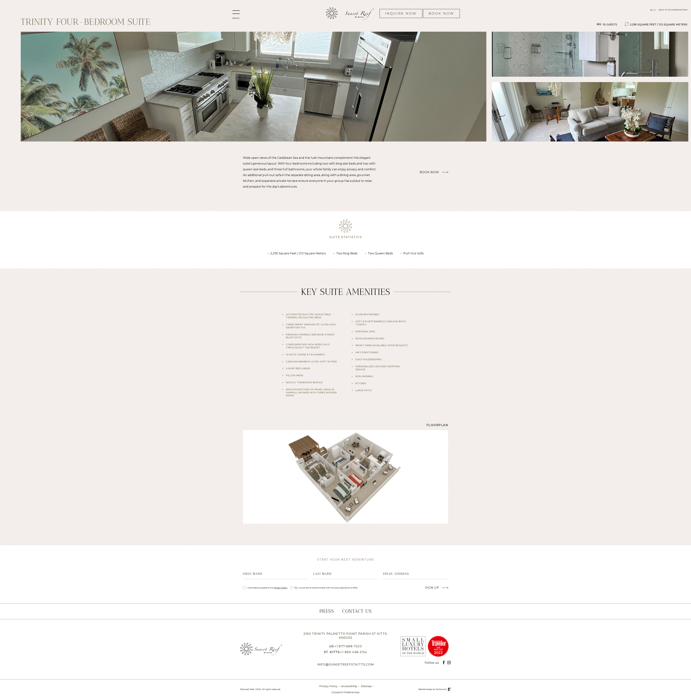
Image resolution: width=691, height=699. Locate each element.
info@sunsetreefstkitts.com (345, 664)
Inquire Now (401, 12)
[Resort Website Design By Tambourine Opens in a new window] (449, 689)
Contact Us (357, 611)
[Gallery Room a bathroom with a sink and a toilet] (590, 54)
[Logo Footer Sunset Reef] (261, 649)
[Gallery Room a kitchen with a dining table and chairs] (253, 86)
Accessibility (349, 686)
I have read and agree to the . (267, 587)
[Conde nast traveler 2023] (438, 647)
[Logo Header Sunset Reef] (331, 13)
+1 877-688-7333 (348, 646)
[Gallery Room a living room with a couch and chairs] (590, 111)
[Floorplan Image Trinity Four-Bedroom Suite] (345, 477)
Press (326, 611)
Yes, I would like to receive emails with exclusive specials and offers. (326, 587)
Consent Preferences (345, 692)
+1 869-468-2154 (353, 652)
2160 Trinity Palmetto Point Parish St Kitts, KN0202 (345, 635)
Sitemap (366, 686)
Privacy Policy (280, 587)
